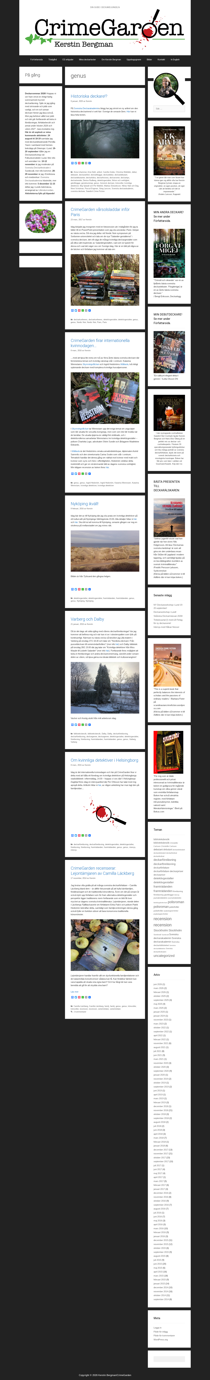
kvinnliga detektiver (89, 485)
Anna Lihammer (80, 172)
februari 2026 (160, 992)
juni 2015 (158, 1264)
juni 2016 (158, 1216)
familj (107, 1006)
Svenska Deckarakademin (86, 108)
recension (84, 1009)
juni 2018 (158, 1130)
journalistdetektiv (161, 898)
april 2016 (158, 1224)
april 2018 (158, 1134)
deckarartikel (84, 175)
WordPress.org (161, 1339)
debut (134, 172)
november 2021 (161, 1043)
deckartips (125, 178)
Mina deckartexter (87, 59)
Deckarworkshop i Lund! (165, 612)
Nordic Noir (81, 322)
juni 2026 (158, 984)
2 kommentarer (80, 1012)
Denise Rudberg (89, 180)
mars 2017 (159, 1181)
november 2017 (161, 1153)
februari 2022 (160, 1039)
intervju (132, 847)
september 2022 (161, 1031)
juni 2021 (158, 1055)
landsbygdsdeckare (160, 902)
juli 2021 (157, 1051)
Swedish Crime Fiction (95, 191)
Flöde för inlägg (161, 1331)
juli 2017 (157, 1165)
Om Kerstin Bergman (111, 59)
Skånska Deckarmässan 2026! (168, 616)
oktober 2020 (160, 1067)
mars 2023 (159, 1023)
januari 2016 (159, 1236)
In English (175, 59)
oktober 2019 (160, 1082)
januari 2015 (159, 1283)
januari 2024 (159, 1016)
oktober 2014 (160, 1295)
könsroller (119, 183)
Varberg (132, 739)
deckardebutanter (78, 178)
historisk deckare (107, 183)
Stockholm (161, 930)
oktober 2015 (160, 1248)
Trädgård (52, 59)
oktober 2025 (160, 996)
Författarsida (36, 59)
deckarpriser (176, 871)
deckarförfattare (161, 867)
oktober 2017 (160, 1157)
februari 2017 (160, 1185)
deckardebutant (121, 175)
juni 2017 (158, 1169)
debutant (74, 175)
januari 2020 (159, 1075)
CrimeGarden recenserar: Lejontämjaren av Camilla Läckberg (102, 871)
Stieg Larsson (105, 188)
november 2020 (161, 1063)
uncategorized (164, 956)
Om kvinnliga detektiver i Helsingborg (104, 760)
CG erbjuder (67, 59)
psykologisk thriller (171, 911)
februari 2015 (160, 1279)
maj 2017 (158, 1173)
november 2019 (161, 1079)
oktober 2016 (160, 1201)
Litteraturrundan (46, 190)
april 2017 (158, 1177)
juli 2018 (157, 1126)
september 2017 (161, 1161)
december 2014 (161, 1287)
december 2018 (161, 1106)
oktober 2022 (160, 1027)
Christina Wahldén (123, 172)
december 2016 (161, 1193)
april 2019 (158, 1094)
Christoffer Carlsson (169, 846)
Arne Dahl (92, 172)
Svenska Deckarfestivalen (37, 167)
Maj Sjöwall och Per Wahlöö (91, 186)
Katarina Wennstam (123, 483)
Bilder (149, 59)
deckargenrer (91, 736)
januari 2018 (159, 1145)
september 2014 (161, 1299)
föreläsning (75, 739)
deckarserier (115, 178)
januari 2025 (159, 1012)
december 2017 (161, 1149)
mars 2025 (159, 1008)
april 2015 (158, 1271)
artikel (99, 172)
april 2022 (158, 1035)
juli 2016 (157, 1212)
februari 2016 (160, 1232)
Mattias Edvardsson (112, 186)
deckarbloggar (96, 175)
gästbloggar (75, 183)
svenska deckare (78, 191)
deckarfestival (171, 853)
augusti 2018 (159, 1122)
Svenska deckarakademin (122, 188)
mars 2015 (159, 1275)
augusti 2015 (159, 1256)
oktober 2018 (160, 1114)
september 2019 (161, 1086)
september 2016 (161, 1205)
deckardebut (108, 175)
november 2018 (161, 1110)
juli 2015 (157, 1260)
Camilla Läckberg (81, 1006)
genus (96, 183)
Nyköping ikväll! (84, 503)
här (107, 467)
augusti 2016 (159, 1208)
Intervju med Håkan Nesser (166, 627)
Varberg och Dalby (87, 619)
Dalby (104, 734)
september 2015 (161, 1252)
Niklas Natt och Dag (130, 186)
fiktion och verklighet (120, 180)
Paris (99, 322)
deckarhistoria (102, 178)
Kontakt (161, 59)
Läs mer (74, 992)
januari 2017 (159, 1189)
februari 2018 (160, 1142)
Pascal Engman (91, 188)
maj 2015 (158, 1268)
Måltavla (124, 364)
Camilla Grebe (109, 172)
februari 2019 (160, 1102)
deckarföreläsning (120, 734)
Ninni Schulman (77, 188)
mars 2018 (159, 1138)
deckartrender (76, 180)
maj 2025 (158, 1004)
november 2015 (161, 1244)
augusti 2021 (159, 1047)
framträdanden (109, 598)
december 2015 (161, 1240)
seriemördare (103, 1009)
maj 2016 (158, 1220)
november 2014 (161, 1291)
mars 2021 (159, 1059)
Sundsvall (157, 935)
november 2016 (161, 1197)
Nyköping (81, 601)
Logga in (157, 1327)
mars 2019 (159, 1098)
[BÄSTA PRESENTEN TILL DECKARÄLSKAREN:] (169, 517)
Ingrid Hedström (92, 483)
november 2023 (161, 1019)
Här (129, 111)
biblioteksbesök (80, 734)
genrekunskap (87, 183)
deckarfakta (91, 178)
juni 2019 (158, 1090)
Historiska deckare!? (89, 96)
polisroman (176, 902)
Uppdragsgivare (134, 59)
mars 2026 (159, 988)
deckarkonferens (80, 319)
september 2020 (161, 1071)
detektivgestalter (104, 180)
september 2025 (161, 1000)
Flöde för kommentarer (164, 1335)
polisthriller (174, 907)
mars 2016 (159, 1228)
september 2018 (161, 1118)
